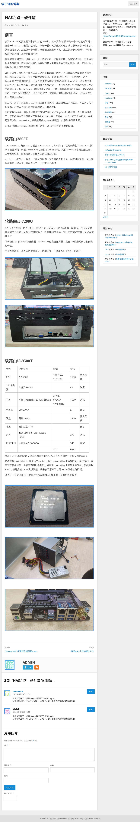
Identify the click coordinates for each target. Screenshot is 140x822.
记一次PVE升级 (111, 167)
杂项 (106, 117)
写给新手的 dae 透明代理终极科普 (118, 145)
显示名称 (7, 765)
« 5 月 (105, 217)
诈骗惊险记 (120, 249)
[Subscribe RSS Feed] (36, 667)
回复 (91, 691)
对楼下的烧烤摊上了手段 (114, 155)
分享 (26, 25)
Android (108, 83)
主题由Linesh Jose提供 (91, 819)
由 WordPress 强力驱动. (66, 819)
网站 (6, 776)
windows (108, 98)
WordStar (78, 819)
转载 (106, 126)
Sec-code (9, 793)
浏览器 (107, 122)
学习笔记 (108, 107)
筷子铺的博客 (10, 4)
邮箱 (52, 765)
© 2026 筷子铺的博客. (48, 819)
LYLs (107, 249)
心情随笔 (108, 112)
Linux (107, 93)
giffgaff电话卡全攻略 (113, 150)
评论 (6, 745)
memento (18, 691)
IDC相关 (108, 88)
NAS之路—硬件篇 (20, 17)
